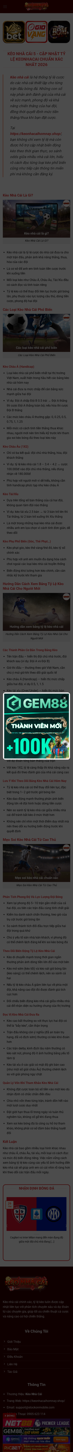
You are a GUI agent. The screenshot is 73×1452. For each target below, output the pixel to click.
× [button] (64, 698)
